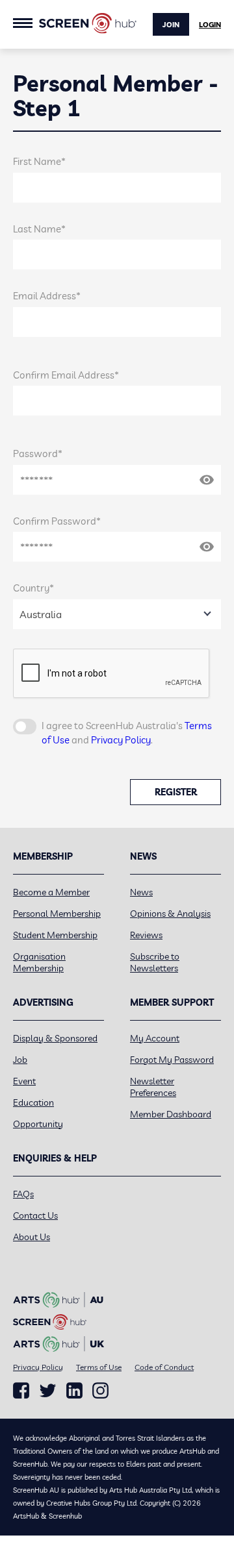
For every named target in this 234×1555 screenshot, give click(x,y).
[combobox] (117, 614)
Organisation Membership (39, 962)
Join (170, 24)
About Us (31, 1237)
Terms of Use (99, 1367)
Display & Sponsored (55, 1038)
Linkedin (74, 1390)
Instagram (100, 1390)
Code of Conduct (164, 1367)
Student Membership (55, 935)
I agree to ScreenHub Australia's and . (127, 733)
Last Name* (39, 229)
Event (24, 1081)
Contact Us (35, 1215)
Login (210, 24)
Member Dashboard (170, 1114)
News (141, 892)
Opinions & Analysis (170, 913)
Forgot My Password (172, 1059)
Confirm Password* (57, 521)
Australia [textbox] (41, 614)
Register (176, 792)
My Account (154, 1038)
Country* (33, 588)
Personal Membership (57, 913)
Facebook (21, 1390)
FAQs (23, 1194)
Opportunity (38, 1124)
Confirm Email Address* (66, 375)
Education (33, 1102)
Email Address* (47, 296)
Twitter (48, 1390)
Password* (37, 453)
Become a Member (51, 892)
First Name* (39, 161)
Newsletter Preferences (153, 1087)
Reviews (146, 935)
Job (20, 1059)
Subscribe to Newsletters (154, 962)
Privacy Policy (121, 740)
